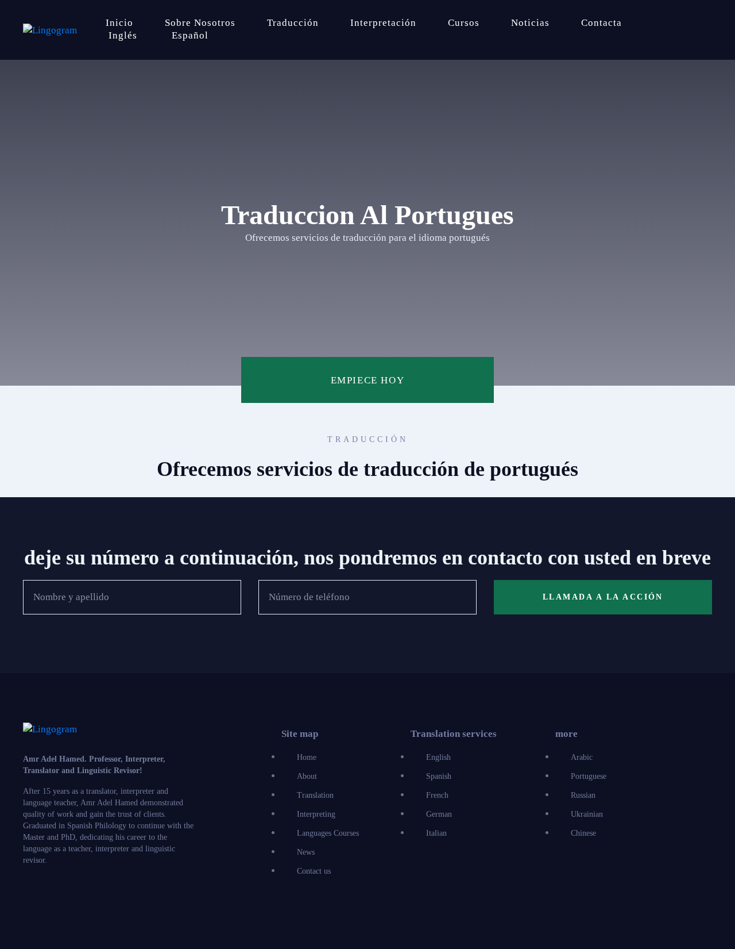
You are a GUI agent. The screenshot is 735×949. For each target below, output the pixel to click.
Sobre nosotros (200, 22)
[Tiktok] (138, 895)
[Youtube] (111, 895)
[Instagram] (83, 895)
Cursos (463, 22)
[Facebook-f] (28, 895)
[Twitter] (56, 895)
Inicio (119, 22)
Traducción (293, 22)
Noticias (530, 22)
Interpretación (383, 22)
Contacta (601, 22)
